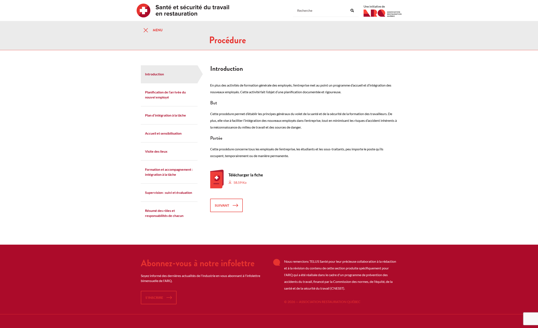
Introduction (154, 74)
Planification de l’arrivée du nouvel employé (165, 94)
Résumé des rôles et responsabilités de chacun (164, 213)
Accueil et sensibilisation (163, 133)
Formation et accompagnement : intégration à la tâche (169, 171)
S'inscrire (154, 297)
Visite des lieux (156, 151)
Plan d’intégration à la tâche (165, 115)
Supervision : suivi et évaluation (168, 192)
